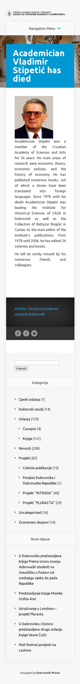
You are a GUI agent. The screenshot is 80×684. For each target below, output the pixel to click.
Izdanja (24, 419)
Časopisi (29, 429)
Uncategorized (30, 512)
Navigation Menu (42, 28)
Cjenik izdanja (29, 399)
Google (18, 333)
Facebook (26, 333)
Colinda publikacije (37, 468)
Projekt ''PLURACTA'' (39, 503)
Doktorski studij (31, 409)
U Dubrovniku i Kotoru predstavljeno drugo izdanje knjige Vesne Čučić (40, 629)
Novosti (25, 448)
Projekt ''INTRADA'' (37, 493)
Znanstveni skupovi (34, 522)
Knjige (27, 438)
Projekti (25, 458)
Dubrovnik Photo (48, 672)
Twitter (34, 333)
